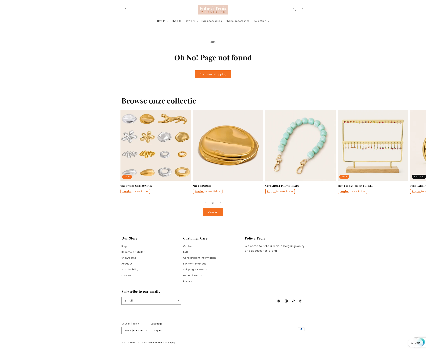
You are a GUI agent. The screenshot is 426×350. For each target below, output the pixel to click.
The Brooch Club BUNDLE (136, 185)
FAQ (185, 252)
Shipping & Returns (195, 269)
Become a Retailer (132, 252)
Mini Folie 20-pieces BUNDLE (355, 185)
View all (213, 212)
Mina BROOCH (202, 185)
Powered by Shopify (165, 342)
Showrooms (128, 258)
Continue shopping (213, 74)
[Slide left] (205, 202)
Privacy (187, 281)
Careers (126, 275)
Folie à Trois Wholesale (142, 342)
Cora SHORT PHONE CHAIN (282, 185)
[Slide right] (220, 202)
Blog (124, 246)
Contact (188, 246)
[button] (125, 9)
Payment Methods (194, 263)
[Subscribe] (177, 301)
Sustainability (129, 269)
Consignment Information (199, 258)
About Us (127, 263)
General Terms (192, 275)
